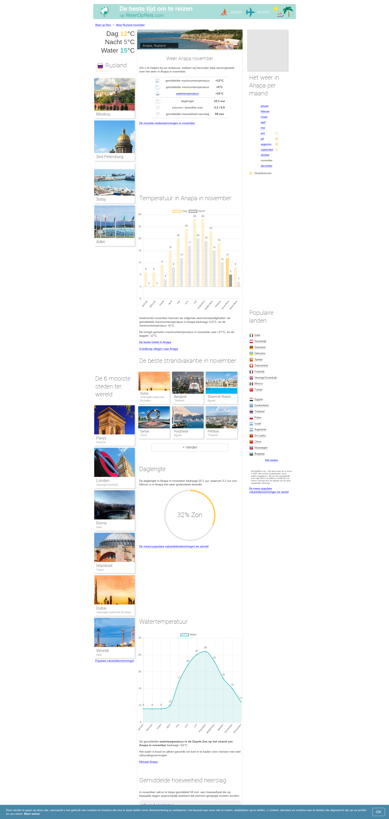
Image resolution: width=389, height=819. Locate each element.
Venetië (102, 650)
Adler (100, 241)
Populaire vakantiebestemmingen (114, 660)
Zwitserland (261, 365)
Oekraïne (259, 353)
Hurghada (181, 431)
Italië (99, 527)
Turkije (100, 569)
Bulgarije (259, 453)
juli (262, 138)
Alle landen (271, 460)
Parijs (101, 438)
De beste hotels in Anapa (155, 342)
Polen (257, 417)
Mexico (258, 383)
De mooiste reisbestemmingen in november (167, 123)
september (267, 149)
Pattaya (213, 431)
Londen (102, 480)
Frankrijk (101, 442)
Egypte (258, 399)
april (263, 122)
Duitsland (259, 347)
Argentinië (260, 429)
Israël (257, 423)
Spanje (258, 359)
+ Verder (190, 447)
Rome (101, 523)
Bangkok (180, 397)
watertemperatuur (187, 93)
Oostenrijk (260, 341)
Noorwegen (260, 447)
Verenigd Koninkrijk (107, 484)
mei (263, 127)
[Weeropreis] (194, 19)
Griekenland (261, 405)
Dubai (144, 393)
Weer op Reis (103, 25)
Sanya (144, 431)
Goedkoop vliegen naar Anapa (158, 348)
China (257, 441)
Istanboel (104, 565)
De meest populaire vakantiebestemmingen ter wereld (173, 546)
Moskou (103, 114)
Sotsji (101, 199)
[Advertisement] (190, 156)
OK (379, 812)
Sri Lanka (260, 435)
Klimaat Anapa (148, 761)
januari (264, 105)
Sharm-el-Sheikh (219, 397)
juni (263, 133)
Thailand (259, 411)
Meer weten (32, 813)
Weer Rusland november (130, 25)
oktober (265, 154)
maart (264, 116)
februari (265, 111)
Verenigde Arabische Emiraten (113, 612)
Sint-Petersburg (109, 156)
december (266, 165)
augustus (266, 144)
